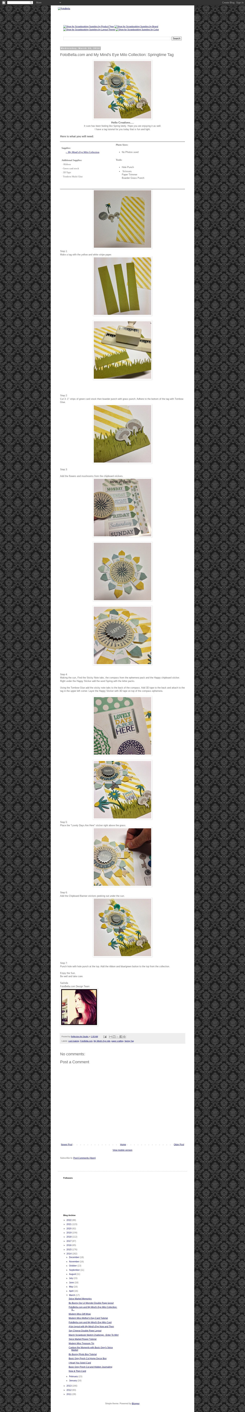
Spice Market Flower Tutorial (82, 1339)
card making (73, 1041)
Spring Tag (129, 1041)
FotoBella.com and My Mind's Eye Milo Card (90, 1322)
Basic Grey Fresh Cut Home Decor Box (88, 1358)
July (71, 1278)
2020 (69, 1228)
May (71, 1286)
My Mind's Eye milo (102, 1041)
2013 (69, 1386)
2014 (69, 1253)
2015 (69, 1249)
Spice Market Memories (80, 1298)
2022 (69, 1220)
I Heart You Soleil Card (80, 1363)
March (72, 1295)
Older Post (179, 1144)
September (74, 1270)
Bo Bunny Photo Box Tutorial (83, 1354)
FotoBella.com (86, 1041)
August (72, 1274)
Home (123, 1144)
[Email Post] (104, 1036)
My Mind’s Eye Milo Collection (83, 152)
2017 (69, 1241)
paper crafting (117, 1041)
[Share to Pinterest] (124, 1036)
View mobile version (122, 1150)
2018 (69, 1237)
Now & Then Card (77, 1371)
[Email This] (110, 1036)
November (74, 1261)
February (73, 1376)
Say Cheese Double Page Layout (85, 1330)
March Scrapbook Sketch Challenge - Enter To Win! (94, 1335)
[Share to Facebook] (121, 1036)
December (74, 1257)
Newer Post (66, 1144)
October (73, 1265)
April (71, 1291)
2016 (69, 1245)
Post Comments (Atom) (84, 1158)
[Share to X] (117, 1036)
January (73, 1380)
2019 (69, 1232)
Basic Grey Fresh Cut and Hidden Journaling (90, 1367)
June (71, 1282)
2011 (69, 1394)
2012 (69, 1390)
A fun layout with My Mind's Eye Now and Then (91, 1326)
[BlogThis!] (114, 1036)
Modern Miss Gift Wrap (80, 1314)
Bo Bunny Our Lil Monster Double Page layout (91, 1303)
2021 (69, 1224)
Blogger (135, 1403)
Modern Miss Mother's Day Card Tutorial (88, 1318)
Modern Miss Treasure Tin (81, 1343)
